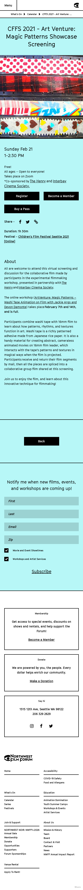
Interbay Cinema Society (36, 287)
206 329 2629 (42, 714)
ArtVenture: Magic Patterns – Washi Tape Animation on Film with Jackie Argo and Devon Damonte (40, 302)
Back (41, 441)
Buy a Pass (22, 209)
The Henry (38, 181)
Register (22, 196)
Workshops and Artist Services (29, 559)
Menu (8, 5)
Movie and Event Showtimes (28, 550)
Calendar (32, 14)
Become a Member (61, 196)
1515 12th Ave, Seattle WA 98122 (41, 709)
